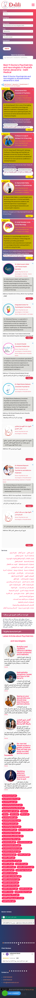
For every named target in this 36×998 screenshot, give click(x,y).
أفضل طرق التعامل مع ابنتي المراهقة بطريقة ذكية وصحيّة (24, 722)
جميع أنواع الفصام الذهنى (26, 596)
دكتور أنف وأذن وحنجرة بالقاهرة (12, 861)
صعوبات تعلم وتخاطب (27, 579)
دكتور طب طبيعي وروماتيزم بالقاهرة (13, 898)
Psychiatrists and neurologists (12, 86)
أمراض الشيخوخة (14, 590)
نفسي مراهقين (19, 556)
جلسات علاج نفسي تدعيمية (26, 608)
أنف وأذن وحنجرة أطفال (10, 608)
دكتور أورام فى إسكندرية (9, 854)
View (29, 130)
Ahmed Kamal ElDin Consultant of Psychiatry (22, 91)
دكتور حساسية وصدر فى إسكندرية (12, 848)
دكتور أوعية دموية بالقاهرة (23, 870)
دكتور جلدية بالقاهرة (25, 889)
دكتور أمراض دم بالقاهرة (10, 873)
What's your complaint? (12, 993)
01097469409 (7, 977)
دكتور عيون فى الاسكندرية (10, 802)
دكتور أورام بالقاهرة (8, 870)
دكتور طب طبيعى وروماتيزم (10, 811)
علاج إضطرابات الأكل (28, 585)
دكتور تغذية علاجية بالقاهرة (10, 882)
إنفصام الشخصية (29, 561)
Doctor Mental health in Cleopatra (24, 191)
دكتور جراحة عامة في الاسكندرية (11, 820)
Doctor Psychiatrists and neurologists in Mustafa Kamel (23, 97)
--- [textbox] (4, 20)
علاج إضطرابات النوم (15, 585)
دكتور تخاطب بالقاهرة (9, 867)
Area (4, 35)
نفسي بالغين (30, 553)
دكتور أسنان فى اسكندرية (9, 795)
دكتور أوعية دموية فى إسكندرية (11, 833)
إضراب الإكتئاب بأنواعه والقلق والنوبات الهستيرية (20, 558)
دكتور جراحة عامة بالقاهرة (10, 889)
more (6, 667)
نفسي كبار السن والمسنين (13, 582)
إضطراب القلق (30, 593)
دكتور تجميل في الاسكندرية (10, 823)
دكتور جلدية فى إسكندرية (24, 842)
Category (6, 17)
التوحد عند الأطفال (12, 564)
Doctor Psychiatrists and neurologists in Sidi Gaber (22, 311)
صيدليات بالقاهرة (8, 892)
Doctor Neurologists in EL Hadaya (24, 227)
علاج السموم (13, 553)
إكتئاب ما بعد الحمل (28, 582)
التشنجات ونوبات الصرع (27, 590)
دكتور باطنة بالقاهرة (21, 864)
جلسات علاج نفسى (19, 593)
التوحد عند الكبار (29, 567)
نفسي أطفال (21, 553)
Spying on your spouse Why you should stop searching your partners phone (23, 700)
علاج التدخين (11, 573)
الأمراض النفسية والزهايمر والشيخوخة (23, 605)
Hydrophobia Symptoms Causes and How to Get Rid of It (24, 675)
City (4, 29)
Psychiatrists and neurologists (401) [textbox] (14, 26)
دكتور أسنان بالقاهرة (24, 854)
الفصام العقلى (19, 561)
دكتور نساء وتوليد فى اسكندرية (11, 799)
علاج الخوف (14, 588)
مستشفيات (24, 811)
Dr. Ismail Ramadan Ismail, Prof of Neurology (22, 223)
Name (5, 11)
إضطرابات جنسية (29, 570)
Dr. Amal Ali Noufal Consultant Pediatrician (22, 345)
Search (7, 48)
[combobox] (18, 20)
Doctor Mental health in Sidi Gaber (24, 314)
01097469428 (7, 980)
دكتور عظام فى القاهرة (9, 901)
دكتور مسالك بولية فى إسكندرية (11, 839)
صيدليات (5, 814)
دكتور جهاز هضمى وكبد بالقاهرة (12, 876)
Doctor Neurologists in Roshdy (23, 141)
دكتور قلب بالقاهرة (8, 864)
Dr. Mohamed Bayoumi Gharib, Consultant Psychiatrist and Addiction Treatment (23, 469)
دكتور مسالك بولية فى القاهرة (11, 895)
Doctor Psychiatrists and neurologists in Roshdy (21, 144)
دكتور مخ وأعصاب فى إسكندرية (11, 851)
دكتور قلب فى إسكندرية (9, 842)
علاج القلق (16, 579)
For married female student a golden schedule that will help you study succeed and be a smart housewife (17, 749)
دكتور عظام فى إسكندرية (25, 830)
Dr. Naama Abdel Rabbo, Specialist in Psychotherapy (23, 184)
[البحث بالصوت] (5, 993)
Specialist (6, 23)
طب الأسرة (9, 593)
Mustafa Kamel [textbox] (8, 37)
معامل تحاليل (14, 814)
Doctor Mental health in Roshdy (23, 275)
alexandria (15, 84)
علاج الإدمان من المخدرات (26, 588)
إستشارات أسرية (29, 556)
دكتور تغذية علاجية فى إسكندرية (11, 845)
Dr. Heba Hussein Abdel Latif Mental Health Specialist (22, 266)
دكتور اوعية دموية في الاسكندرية (11, 826)
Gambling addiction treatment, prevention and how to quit (23, 775)
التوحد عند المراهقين (17, 567)
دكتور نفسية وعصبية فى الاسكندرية (12, 805)
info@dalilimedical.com (11, 982)
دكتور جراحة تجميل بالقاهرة (11, 885)
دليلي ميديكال (25, 814)
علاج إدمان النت (29, 573)
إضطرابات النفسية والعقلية (26, 564)
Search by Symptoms (18, 55)
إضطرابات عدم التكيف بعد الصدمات (23, 599)
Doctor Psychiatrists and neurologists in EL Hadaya (22, 231)
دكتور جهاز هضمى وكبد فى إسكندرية (13, 836)
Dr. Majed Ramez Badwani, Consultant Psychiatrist (23, 385)
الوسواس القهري (29, 576)
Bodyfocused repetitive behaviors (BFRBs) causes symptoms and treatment (24, 650)
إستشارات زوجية (18, 570)
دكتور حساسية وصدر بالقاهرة (11, 879)
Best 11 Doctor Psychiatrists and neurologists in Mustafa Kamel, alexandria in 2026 (17, 79)
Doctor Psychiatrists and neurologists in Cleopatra (21, 189)
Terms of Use (29, 990)
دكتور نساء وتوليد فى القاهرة (23, 892)
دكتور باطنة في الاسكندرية (10, 817)
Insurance (6, 40)
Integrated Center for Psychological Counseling (23, 306)
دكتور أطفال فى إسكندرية (10, 830)
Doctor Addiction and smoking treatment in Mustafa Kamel (23, 101)
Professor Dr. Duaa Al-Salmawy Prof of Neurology (23, 137)
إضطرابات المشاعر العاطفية (26, 602)
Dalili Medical (7, 84)
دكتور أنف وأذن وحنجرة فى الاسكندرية (13, 808)
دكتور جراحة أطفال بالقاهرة (25, 867)
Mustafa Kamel (23, 84)
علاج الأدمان (20, 573)
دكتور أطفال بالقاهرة (8, 858)
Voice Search (5, 989)
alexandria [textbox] (7, 31)
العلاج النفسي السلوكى (17, 576)
